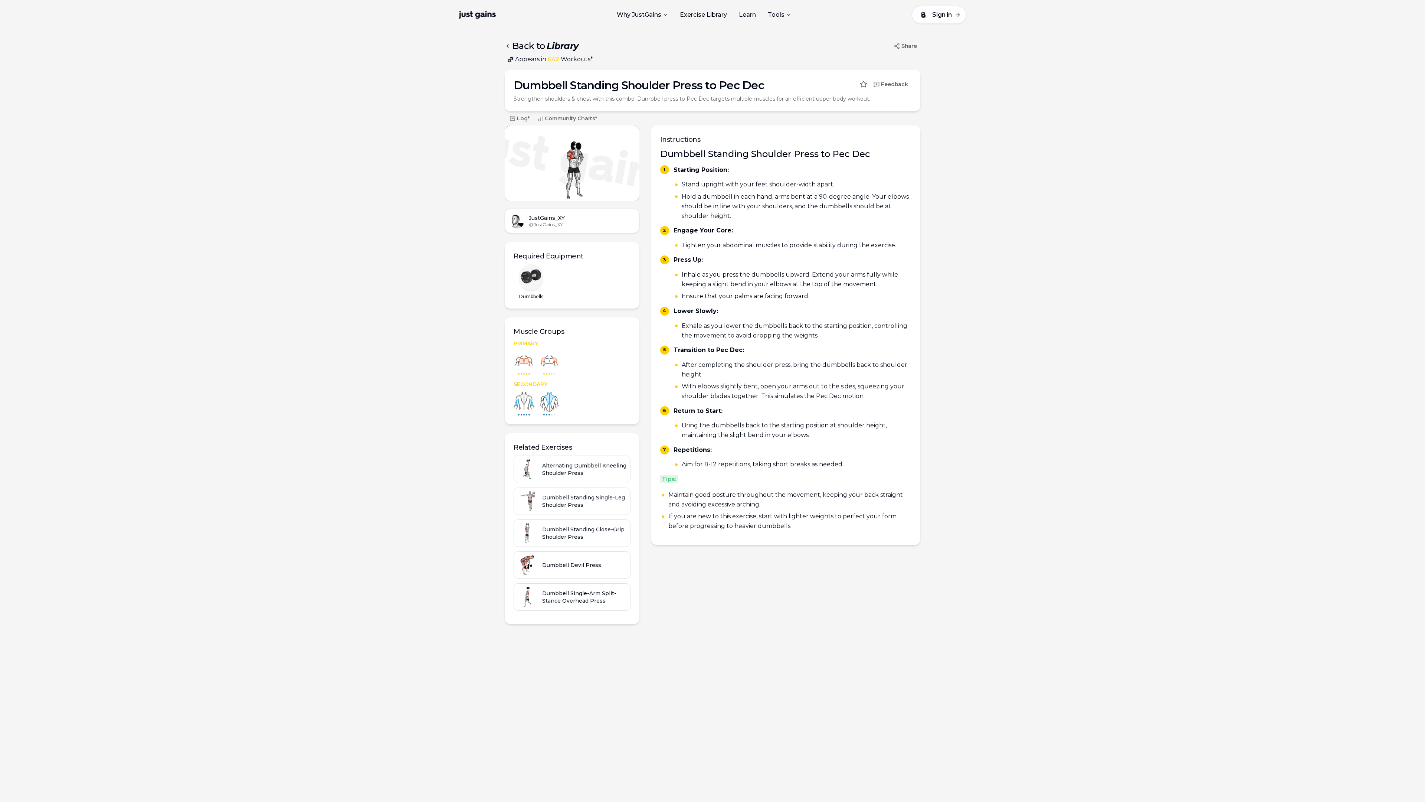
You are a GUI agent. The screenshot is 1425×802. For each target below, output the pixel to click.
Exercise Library (703, 14)
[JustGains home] (477, 15)
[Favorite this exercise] (863, 84)
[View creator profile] (517, 220)
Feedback (894, 84)
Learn (747, 14)
